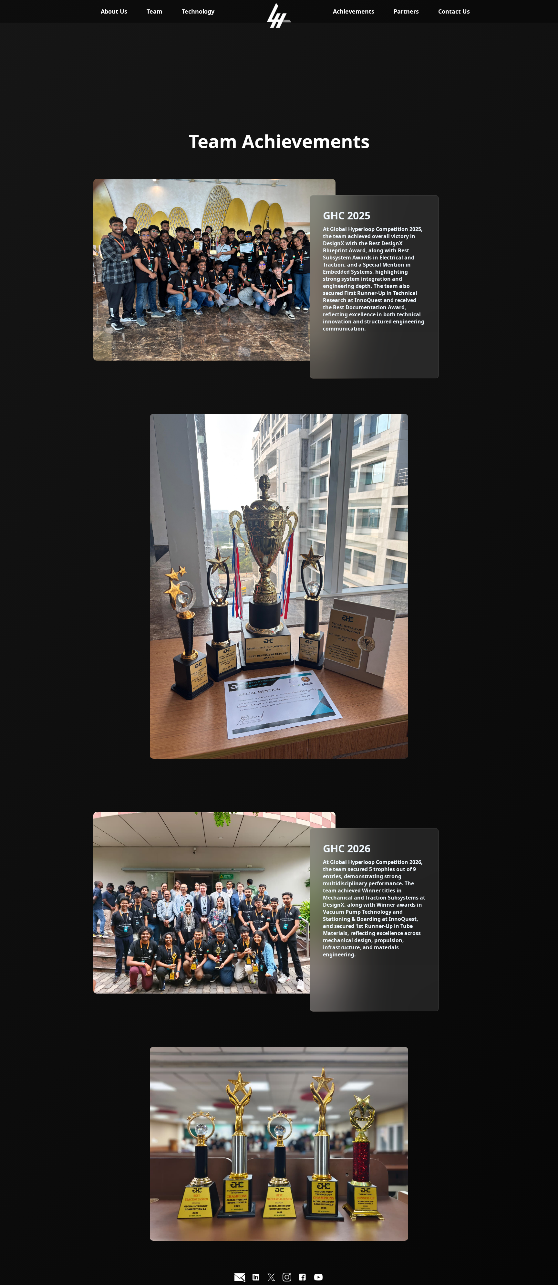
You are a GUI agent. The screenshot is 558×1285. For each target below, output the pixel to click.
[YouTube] (318, 1278)
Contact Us (454, 11)
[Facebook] (302, 1278)
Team (154, 11)
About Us (114, 11)
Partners (406, 11)
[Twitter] (271, 1278)
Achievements (353, 11)
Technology (198, 11)
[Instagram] (287, 1278)
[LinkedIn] (256, 1278)
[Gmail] (240, 1277)
